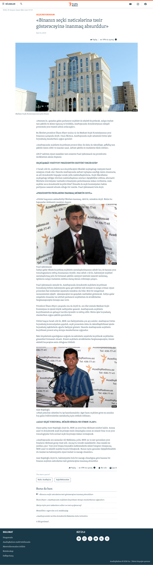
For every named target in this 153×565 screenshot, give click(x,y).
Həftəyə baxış (8, 556)
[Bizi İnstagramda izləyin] (138, 4)
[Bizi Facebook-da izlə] (145, 4)
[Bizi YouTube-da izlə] (130, 4)
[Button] (93, 39)
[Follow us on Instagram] (84, 538)
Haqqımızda (8, 538)
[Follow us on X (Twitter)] (90, 538)
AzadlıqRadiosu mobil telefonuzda (16, 542)
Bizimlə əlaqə (8, 551)
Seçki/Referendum (45, 15)
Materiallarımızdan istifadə (14, 547)
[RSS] (101, 538)
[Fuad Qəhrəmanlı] (76, 264)
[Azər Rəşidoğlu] (76, 407)
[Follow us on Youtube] (95, 538)
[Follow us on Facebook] (78, 538)
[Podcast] (107, 538)
